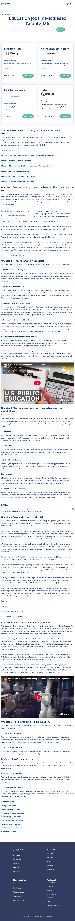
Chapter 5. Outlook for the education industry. (18, 176)
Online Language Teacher (55, 48)
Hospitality (50, 886)
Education (50, 890)
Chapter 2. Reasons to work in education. (16, 161)
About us (16, 855)
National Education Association (12, 611)
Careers (16, 863)
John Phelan (4, 215)
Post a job (16, 871)
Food (48, 901)
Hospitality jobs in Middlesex (11, 824)
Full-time (50, 853)
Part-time (50, 857)
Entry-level (51, 870)
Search (60, 29)
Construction (17, 896)
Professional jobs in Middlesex (11, 828)
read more (7, 68)
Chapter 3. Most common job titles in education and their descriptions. (27, 166)
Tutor (44, 89)
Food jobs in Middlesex (9, 831)
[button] (70, 4)
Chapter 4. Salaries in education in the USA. (17, 171)
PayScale (4, 606)
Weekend (50, 865)
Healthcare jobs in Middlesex (11, 809)
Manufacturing (18, 900)
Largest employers (53, 905)
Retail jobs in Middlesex (9, 806)
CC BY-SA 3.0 (12, 215)
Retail (15, 884)
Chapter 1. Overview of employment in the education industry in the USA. (28, 155)
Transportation (18, 892)
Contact (16, 867)
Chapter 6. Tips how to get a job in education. (18, 181)
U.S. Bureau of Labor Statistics (12, 617)
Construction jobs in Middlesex (11, 817)
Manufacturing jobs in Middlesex (12, 820)
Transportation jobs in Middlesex (12, 813)
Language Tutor (12, 48)
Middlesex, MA (9, 14)
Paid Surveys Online (15, 89)
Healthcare (17, 888)
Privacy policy (18, 859)
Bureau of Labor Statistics (16, 255)
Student (49, 861)
